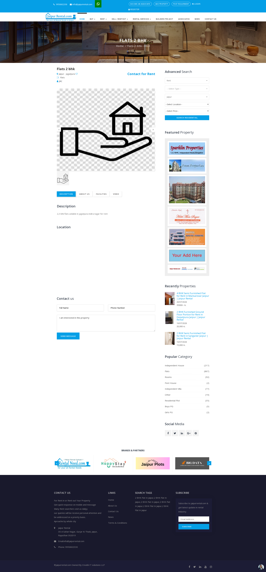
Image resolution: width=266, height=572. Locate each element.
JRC (60, 81)
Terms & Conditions (117, 522)
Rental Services (141, 19)
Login (197, 3)
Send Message (68, 336)
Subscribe (187, 527)
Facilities (101, 194)
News (197, 19)
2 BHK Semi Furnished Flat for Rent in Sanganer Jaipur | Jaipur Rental (192, 336)
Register (134, 9)
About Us (84, 194)
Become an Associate (140, 4)
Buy (92, 19)
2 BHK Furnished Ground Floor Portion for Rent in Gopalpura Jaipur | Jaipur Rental (191, 315)
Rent (102, 19)
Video (116, 194)
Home (82, 19)
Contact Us (210, 19)
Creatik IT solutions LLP (93, 565)
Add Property (161, 4)
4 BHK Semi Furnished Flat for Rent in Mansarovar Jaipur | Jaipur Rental (193, 296)
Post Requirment (181, 4)
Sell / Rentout (119, 19)
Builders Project (164, 19)
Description (66, 194)
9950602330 (61, 4)
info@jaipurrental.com (82, 4)
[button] (187, 80)
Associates (184, 19)
